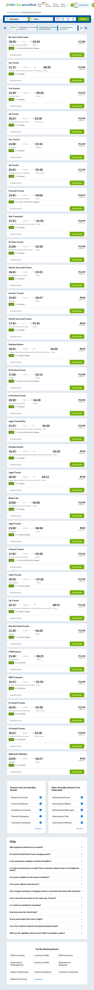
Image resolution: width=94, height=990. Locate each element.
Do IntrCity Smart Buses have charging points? (30, 854)
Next (85, 28)
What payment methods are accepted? (26, 847)
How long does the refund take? (23, 912)
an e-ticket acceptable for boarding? (25, 905)
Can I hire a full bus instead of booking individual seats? (34, 926)
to (17, 955)
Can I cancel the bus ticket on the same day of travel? (33, 898)
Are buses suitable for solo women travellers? (30, 877)
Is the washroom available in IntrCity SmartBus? (30, 861)
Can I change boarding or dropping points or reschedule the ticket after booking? (45, 891)
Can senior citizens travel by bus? (24, 884)
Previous (4, 28)
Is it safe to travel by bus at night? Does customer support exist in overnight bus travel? (44, 869)
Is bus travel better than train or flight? (26, 919)
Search (83, 19)
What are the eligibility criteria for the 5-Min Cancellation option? (37, 933)
